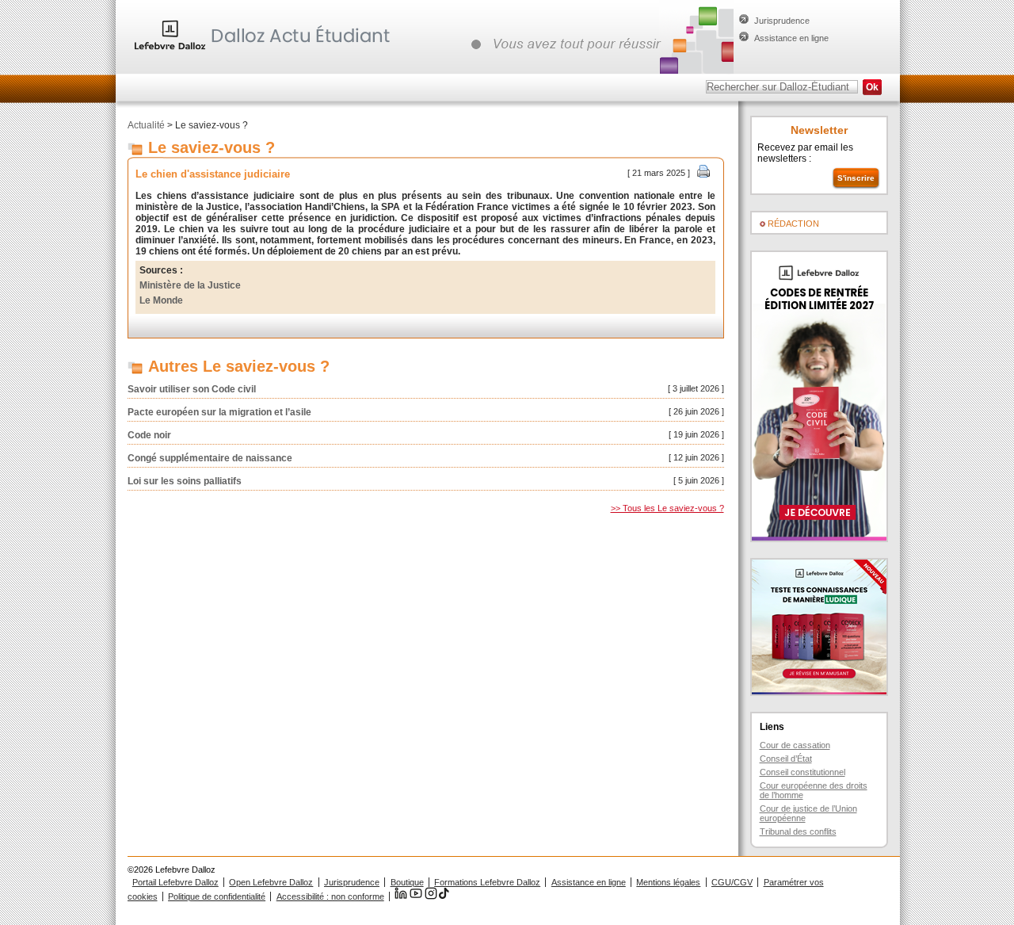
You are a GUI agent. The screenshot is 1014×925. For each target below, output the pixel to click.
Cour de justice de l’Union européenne (808, 813)
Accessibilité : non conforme (330, 896)
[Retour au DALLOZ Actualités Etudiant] (266, 51)
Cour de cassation (795, 745)
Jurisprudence (782, 20)
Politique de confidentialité (216, 896)
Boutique (407, 882)
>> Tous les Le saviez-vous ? (667, 508)
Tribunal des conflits (798, 831)
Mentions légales (668, 882)
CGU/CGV (732, 882)
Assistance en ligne (791, 38)
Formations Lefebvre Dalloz (487, 882)
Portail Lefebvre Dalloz (175, 882)
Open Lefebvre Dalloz (271, 882)
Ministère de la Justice (190, 285)
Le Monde (161, 300)
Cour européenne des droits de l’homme (813, 790)
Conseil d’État (786, 758)
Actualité (146, 125)
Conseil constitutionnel (802, 772)
